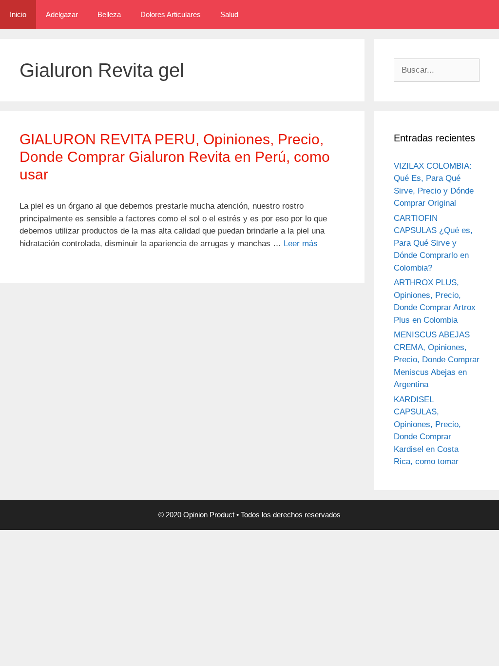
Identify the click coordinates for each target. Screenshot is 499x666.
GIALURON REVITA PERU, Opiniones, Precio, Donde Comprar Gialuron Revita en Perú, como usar (174, 156)
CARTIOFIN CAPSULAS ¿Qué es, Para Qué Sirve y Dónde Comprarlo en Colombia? (433, 243)
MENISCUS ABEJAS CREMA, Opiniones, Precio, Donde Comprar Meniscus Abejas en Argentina (437, 359)
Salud (229, 14)
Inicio (18, 14)
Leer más (301, 243)
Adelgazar (62, 14)
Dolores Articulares (170, 14)
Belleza (109, 14)
